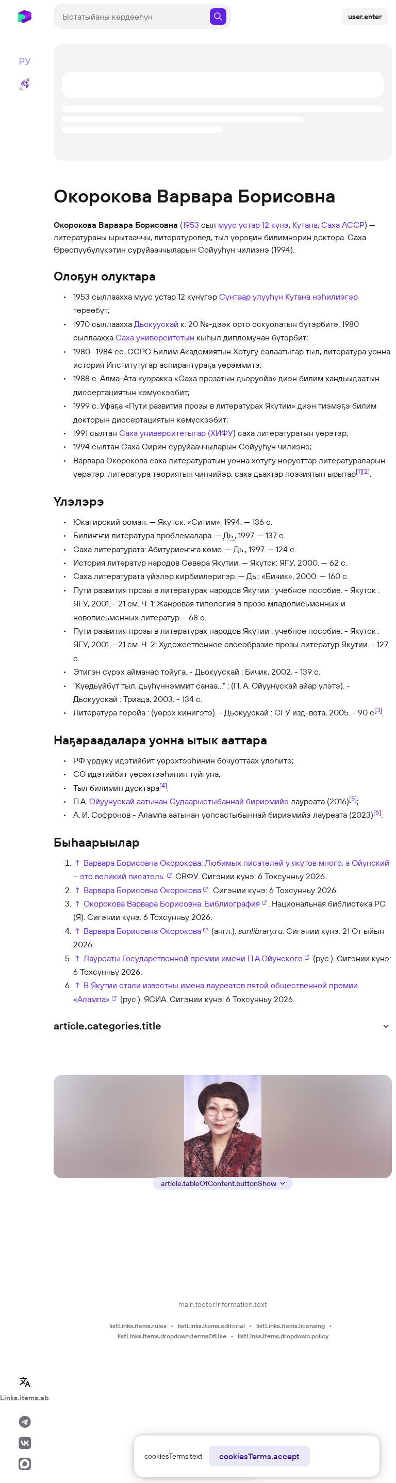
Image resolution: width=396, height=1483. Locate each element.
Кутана (305, 225)
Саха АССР (343, 225)
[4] (163, 784)
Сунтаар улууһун (251, 296)
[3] (378, 710)
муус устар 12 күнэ (253, 225)
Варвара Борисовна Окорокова (142, 890)
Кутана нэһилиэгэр (321, 296)
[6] (377, 812)
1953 (191, 225)
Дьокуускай (156, 324)
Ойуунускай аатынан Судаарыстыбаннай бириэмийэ (189, 801)
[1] (359, 471)
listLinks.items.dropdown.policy (283, 1336)
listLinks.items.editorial (211, 1326)
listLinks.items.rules (138, 1326)
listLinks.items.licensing (290, 1326)
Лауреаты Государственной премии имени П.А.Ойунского (193, 958)
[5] (353, 798)
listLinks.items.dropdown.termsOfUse (172, 1336)
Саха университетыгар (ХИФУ (176, 433)
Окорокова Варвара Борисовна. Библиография (172, 903)
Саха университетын (155, 337)
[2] (366, 471)
